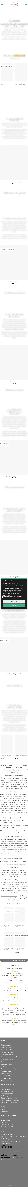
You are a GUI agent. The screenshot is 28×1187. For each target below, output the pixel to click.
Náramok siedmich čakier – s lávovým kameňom (14, 182)
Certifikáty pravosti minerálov (9, 1132)
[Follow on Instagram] (5, 1146)
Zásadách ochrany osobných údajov (12, 596)
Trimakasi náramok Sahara (5, 83)
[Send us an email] (8, 1146)
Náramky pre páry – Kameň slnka (14, 673)
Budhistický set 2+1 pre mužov (8, 949)
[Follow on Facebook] (2, 1146)
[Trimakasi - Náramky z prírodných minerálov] (14, 4)
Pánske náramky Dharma (8, 1047)
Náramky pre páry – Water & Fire (14, 476)
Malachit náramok (14, 381)
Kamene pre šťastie (6, 1064)
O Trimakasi (4, 1066)
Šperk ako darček (6, 1045)
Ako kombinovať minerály (8, 1069)
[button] (2, 4)
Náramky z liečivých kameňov (9, 1062)
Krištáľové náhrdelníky (7, 1050)
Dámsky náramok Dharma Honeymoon (19, 950)
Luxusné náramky (6, 1071)
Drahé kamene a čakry (7, 1059)
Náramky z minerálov (7, 1052)
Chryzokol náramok (14, 576)
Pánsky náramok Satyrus (14, 282)
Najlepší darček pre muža (8, 1076)
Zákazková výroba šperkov (8, 1054)
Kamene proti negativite (8, 1073)
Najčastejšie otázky (6, 1080)
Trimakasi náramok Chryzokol (8, 924)
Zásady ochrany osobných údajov (10, 1141)
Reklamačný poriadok (7, 1139)
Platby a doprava (6, 1143)
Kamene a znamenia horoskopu (10, 1057)
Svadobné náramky (6, 1078)
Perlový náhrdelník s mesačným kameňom (20, 83)
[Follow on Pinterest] (11, 1146)
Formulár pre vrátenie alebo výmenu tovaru (13, 1136)
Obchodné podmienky (7, 1134)
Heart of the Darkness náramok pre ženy (19, 925)
